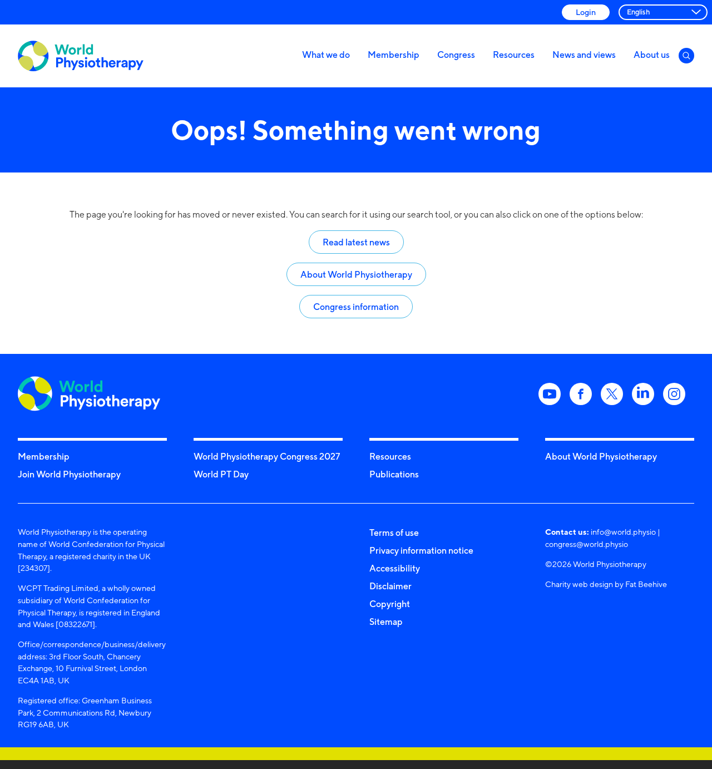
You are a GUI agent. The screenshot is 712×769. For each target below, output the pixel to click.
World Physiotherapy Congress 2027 (267, 456)
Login (586, 12)
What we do (326, 54)
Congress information (356, 306)
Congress (456, 54)
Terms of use (394, 532)
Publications (394, 474)
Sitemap (386, 621)
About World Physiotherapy (356, 274)
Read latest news (356, 242)
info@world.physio (623, 531)
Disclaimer (390, 585)
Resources (514, 54)
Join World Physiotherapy (69, 474)
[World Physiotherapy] (81, 56)
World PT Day (221, 474)
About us (652, 54)
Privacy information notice (421, 550)
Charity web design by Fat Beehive (606, 584)
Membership (393, 54)
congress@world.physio (586, 544)
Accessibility (394, 568)
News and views (584, 54)
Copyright (389, 603)
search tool (429, 214)
